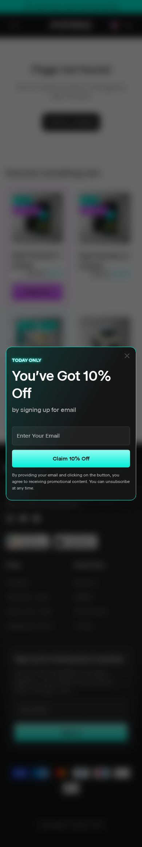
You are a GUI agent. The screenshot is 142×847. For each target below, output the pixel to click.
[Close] (127, 355)
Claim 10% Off (71, 458)
